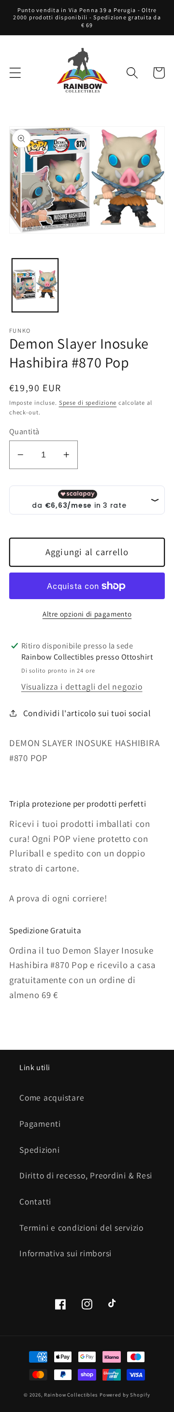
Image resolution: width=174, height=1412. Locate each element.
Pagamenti (40, 1123)
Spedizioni (39, 1149)
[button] (15, 72)
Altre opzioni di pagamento (87, 613)
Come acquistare (51, 1097)
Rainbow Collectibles (71, 1394)
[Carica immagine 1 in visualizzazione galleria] (35, 285)
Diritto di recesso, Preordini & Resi (85, 1175)
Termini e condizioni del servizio (81, 1227)
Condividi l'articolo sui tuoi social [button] (87, 713)
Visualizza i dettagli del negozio (82, 686)
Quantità (24, 431)
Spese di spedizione (88, 402)
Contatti (35, 1201)
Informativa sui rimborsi (65, 1253)
